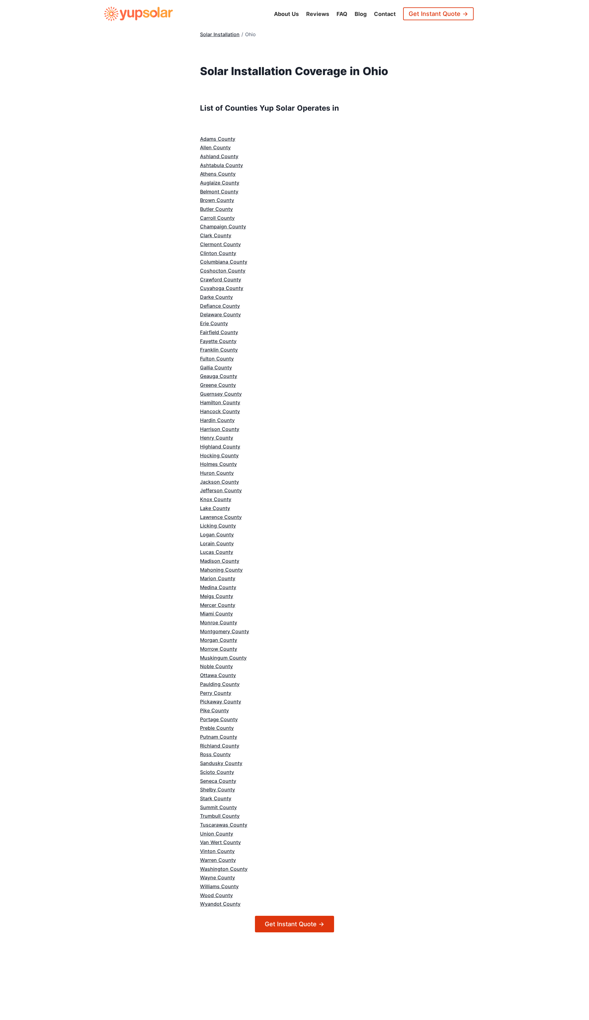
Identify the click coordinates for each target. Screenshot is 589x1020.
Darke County (216, 297)
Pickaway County (220, 701)
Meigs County (216, 596)
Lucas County (216, 552)
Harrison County (219, 429)
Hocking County (219, 455)
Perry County (215, 693)
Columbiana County (223, 262)
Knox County (215, 499)
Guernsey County (221, 394)
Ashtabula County (221, 165)
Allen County (215, 147)
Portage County (219, 719)
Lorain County (217, 543)
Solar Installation (220, 34)
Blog (361, 14)
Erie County (214, 323)
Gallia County (216, 367)
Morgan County (218, 640)
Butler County (216, 209)
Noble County (216, 666)
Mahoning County (221, 570)
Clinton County (218, 253)
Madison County (219, 561)
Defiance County (220, 306)
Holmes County (218, 464)
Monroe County (218, 622)
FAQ (342, 14)
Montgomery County (224, 631)
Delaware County (220, 314)
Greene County (218, 385)
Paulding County (220, 684)
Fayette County (218, 341)
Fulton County (217, 359)
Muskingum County (223, 658)
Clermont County (220, 244)
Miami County (216, 614)
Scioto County (217, 772)
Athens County (218, 174)
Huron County (217, 473)
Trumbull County (220, 816)
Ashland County (219, 156)
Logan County (217, 534)
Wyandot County (220, 904)
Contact (385, 14)
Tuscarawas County (223, 825)
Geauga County (218, 376)
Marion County (217, 578)
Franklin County (219, 350)
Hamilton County (220, 402)
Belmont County (219, 191)
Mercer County (217, 605)
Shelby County (217, 789)
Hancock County (220, 411)
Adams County (217, 139)
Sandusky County (221, 763)
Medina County (218, 587)
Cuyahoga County (221, 288)
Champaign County (223, 226)
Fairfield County (219, 332)
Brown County (217, 200)
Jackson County (219, 482)
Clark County (215, 235)
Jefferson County (221, 490)
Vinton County (217, 851)
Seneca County (218, 781)
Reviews (317, 14)
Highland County (220, 446)
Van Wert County (220, 842)
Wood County (216, 895)
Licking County (218, 526)
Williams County (219, 886)
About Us (286, 14)
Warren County (218, 860)
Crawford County (220, 279)
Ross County (215, 754)
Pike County (214, 710)
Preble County (217, 728)
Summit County (218, 807)
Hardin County (217, 420)
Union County (216, 834)
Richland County (219, 746)
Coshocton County (222, 271)
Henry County (216, 438)
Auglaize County (219, 183)
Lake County (215, 508)
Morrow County (218, 649)
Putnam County (218, 737)
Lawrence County (221, 517)
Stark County (215, 798)
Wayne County (217, 877)
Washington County (224, 869)
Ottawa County (218, 675)
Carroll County (217, 218)
